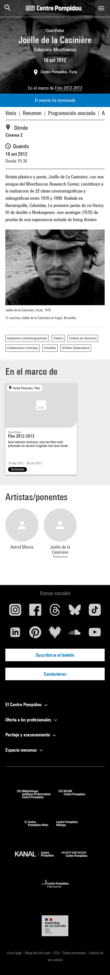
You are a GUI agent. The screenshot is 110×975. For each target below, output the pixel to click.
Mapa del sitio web (38, 953)
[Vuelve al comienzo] (97, 962)
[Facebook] (35, 612)
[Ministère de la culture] (55, 925)
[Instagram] (15, 612)
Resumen (32, 113)
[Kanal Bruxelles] (38, 858)
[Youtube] (95, 634)
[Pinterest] (35, 634)
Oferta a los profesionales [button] (28, 719)
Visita (10, 113)
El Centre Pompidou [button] (24, 704)
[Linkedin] (15, 634)
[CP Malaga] (71, 828)
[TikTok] (95, 612)
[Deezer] (55, 634)
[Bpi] (37, 797)
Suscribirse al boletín (55, 655)
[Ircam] (75, 797)
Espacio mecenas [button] (21, 750)
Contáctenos (55, 674)
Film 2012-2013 (68, 88)
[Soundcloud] (75, 634)
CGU (56, 953)
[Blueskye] (75, 612)
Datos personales (75, 953)
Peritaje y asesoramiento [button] (28, 734)
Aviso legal (14, 953)
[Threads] (55, 612)
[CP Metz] (40, 828)
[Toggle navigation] (101, 8)
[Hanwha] (55, 889)
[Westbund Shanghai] (78, 858)
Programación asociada (71, 113)
